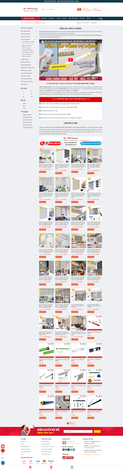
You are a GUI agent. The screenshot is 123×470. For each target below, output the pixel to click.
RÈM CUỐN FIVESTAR (26, 78)
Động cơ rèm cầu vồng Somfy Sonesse (94, 386)
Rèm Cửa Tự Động (25, 76)
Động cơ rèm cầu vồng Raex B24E (93, 360)
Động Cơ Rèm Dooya (27, 117)
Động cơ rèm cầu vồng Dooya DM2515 (46, 360)
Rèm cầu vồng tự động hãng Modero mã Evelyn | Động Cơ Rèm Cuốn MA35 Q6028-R (46, 306)
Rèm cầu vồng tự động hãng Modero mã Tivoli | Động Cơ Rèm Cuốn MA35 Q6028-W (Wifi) (61, 195)
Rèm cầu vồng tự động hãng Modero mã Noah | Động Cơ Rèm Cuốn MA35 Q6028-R (77, 278)
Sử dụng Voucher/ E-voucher (47, 446)
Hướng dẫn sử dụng (45, 454)
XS (23, 96)
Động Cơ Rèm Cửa (29, 22)
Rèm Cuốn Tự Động (26, 45)
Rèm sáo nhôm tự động (27, 81)
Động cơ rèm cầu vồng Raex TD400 (61, 386)
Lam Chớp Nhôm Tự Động (28, 41)
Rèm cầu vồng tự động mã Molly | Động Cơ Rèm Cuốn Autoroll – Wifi (45, 333)
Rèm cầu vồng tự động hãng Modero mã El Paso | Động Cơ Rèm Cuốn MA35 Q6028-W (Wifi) (46, 195)
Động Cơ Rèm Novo (27, 122)
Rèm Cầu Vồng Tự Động (28, 43)
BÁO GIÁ (59, 18)
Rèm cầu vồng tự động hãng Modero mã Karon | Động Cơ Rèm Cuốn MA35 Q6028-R (77, 251)
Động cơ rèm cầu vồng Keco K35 (61, 412)
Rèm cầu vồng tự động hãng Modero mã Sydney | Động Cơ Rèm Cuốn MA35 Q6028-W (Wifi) (62, 166)
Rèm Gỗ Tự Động (26, 48)
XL (31, 93)
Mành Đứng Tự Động (26, 70)
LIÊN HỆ (88, 18)
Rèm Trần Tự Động (26, 54)
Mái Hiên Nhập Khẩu (26, 65)
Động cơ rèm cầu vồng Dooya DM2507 (62, 360)
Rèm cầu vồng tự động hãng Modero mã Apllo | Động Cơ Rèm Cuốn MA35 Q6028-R (61, 223)
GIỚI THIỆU (82, 18)
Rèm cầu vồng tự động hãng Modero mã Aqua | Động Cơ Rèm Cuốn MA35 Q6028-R (94, 251)
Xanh (24, 108)
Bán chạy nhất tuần (25, 31)
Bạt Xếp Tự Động (25, 36)
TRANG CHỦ (44, 18)
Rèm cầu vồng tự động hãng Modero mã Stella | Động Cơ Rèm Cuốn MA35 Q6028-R (94, 223)
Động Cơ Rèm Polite (27, 125)
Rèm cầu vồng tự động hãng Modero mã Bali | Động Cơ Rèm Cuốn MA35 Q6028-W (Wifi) (78, 166)
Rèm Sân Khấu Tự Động (27, 52)
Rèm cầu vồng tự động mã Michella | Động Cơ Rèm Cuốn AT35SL (94, 306)
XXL (32, 96)
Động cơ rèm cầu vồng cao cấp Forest (78, 386)
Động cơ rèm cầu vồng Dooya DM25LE (94, 332)
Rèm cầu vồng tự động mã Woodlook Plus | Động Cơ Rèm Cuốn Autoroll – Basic (62, 333)
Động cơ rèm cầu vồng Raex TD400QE (45, 386)
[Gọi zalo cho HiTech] (3, 463)
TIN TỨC (65, 18)
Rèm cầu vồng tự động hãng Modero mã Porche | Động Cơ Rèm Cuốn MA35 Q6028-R (78, 223)
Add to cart (42, 171)
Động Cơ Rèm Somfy (27, 127)
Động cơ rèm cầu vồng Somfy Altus (46, 412)
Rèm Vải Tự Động (26, 56)
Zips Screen (24, 84)
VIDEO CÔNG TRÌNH (73, 18)
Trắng (24, 103)
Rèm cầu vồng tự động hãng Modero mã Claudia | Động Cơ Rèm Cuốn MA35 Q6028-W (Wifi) (94, 195)
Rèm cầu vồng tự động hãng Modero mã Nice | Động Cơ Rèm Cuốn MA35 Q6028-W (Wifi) (94, 166)
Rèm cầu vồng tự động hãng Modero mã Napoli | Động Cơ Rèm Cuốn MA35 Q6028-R (46, 223)
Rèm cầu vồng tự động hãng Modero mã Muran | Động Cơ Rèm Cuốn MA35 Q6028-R (62, 278)
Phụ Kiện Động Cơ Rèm (26, 73)
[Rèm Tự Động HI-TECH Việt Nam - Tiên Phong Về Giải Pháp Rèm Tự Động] (30, 9)
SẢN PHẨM (51, 18)
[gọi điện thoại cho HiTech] (3, 450)
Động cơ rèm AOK (27, 114)
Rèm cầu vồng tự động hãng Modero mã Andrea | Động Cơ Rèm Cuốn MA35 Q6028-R (46, 166)
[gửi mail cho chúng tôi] (3, 446)
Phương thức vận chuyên (46, 449)
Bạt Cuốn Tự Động (25, 34)
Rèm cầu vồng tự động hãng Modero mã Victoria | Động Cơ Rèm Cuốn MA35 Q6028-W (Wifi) (78, 195)
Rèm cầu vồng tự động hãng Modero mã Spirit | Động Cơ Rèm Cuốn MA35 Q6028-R (61, 306)
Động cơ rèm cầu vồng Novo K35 (94, 412)
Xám (24, 105)
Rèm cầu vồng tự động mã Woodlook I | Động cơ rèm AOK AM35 (78, 333)
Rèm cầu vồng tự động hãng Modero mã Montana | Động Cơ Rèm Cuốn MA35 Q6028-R (46, 251)
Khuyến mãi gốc (25, 59)
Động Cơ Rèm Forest (27, 119)
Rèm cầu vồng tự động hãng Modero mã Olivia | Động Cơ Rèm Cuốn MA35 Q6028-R (45, 278)
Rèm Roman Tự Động (27, 50)
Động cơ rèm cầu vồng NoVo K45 (78, 412)
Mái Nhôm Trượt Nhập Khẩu (28, 67)
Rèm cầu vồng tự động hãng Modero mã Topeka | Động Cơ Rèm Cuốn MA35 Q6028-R (94, 278)
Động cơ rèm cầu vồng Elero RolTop (77, 360)
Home (22, 22)
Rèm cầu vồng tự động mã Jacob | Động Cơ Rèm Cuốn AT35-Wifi (77, 306)
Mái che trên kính (25, 62)
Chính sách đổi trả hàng (46, 451)
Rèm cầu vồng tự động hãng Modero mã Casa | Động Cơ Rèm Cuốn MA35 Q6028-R (61, 251)
